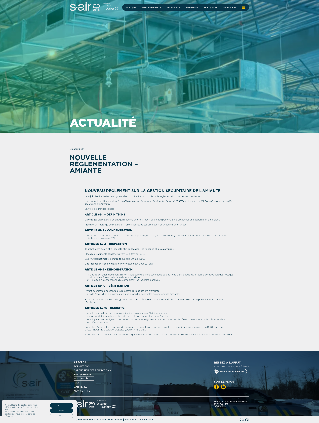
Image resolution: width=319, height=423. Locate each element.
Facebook (216, 386)
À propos (131, 7)
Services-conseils (151, 7)
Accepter (62, 405)
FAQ (76, 383)
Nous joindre (210, 7)
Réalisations (192, 7)
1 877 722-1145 (221, 404)
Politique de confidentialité (139, 420)
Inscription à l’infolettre (232, 372)
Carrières (80, 387)
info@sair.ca (220, 406)
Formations (173, 7)
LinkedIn (223, 386)
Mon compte (229, 7)
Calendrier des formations (92, 370)
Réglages (61, 416)
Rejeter (62, 411)
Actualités (81, 379)
